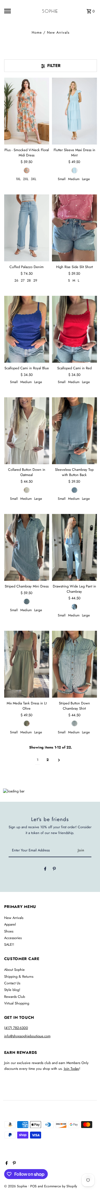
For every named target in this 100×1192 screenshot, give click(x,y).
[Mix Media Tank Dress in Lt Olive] (26, 664)
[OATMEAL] (26, 490)
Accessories (13, 937)
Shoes (8, 931)
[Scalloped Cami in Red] (74, 329)
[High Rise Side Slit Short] (74, 227)
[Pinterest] (54, 870)
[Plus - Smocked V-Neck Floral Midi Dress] (26, 111)
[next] (59, 760)
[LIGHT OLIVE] (26, 723)
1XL (18, 179)
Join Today (71, 1068)
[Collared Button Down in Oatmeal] (26, 430)
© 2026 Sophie (16, 1186)
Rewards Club (14, 996)
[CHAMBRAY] (74, 490)
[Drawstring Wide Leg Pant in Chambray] (74, 547)
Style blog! (12, 989)
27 (22, 280)
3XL (33, 179)
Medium (73, 179)
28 (29, 280)
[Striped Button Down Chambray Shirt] (74, 664)
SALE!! (9, 944)
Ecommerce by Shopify (60, 1186)
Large (86, 179)
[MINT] (74, 170)
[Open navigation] (11, 11)
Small (62, 179)
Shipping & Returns (18, 976)
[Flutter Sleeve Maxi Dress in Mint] (74, 111)
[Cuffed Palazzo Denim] (26, 227)
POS (33, 1186)
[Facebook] (45, 870)
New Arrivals (13, 917)
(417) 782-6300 (16, 1027)
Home (37, 32)
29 (35, 280)
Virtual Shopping (16, 1003)
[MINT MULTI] (26, 170)
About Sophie (14, 969)
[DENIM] (26, 601)
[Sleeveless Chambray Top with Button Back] (74, 430)
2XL (25, 179)
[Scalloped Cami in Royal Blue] (26, 329)
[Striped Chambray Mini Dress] (26, 547)
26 (16, 280)
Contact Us (12, 983)
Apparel (10, 924)
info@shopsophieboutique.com (27, 1036)
